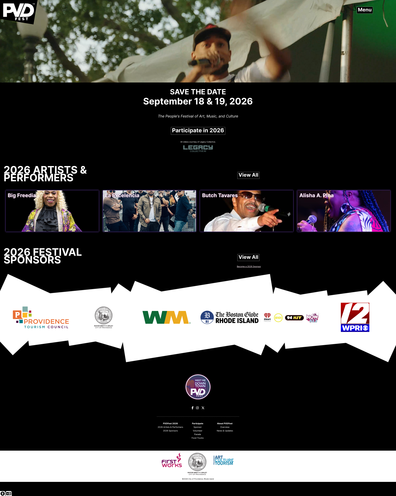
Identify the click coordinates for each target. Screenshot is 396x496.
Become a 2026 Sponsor (249, 266)
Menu (365, 10)
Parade (197, 434)
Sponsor (198, 427)
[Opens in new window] (40, 330)
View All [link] (248, 175)
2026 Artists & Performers (170, 427)
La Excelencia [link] (122, 195)
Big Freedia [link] (22, 195)
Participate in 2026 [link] (198, 130)
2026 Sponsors (170, 430)
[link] (2, 493)
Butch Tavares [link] (220, 195)
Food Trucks (198, 438)
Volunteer (197, 430)
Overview (224, 427)
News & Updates (225, 430)
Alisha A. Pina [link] (316, 195)
